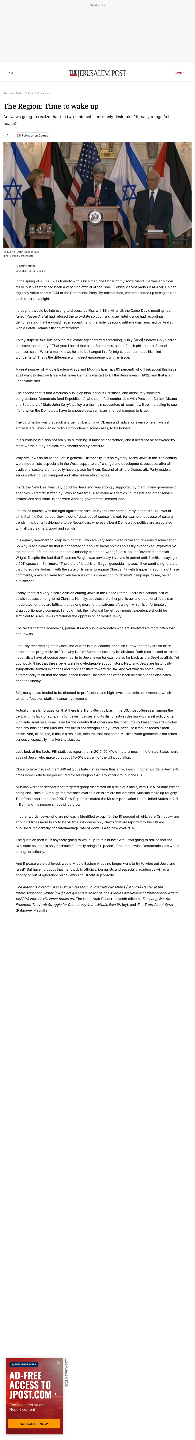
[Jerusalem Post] (97, 74)
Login (179, 72)
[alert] (34, 1396)
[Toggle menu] (10, 72)
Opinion (29, 93)
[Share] (7, 135)
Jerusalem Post (12, 93)
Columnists (43, 93)
